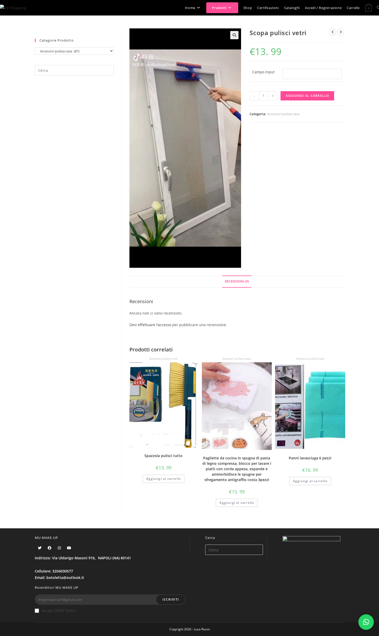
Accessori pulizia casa (283, 114)
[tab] (236, 281)
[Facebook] (49, 548)
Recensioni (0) (237, 281)
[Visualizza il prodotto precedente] (332, 32)
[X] (39, 548)
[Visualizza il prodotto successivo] (340, 32)
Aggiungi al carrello (307, 95)
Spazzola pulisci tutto (163, 455)
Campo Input (263, 71)
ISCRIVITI (170, 599)
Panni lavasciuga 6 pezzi (310, 458)
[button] (366, 622)
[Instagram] (59, 548)
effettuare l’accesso (154, 324)
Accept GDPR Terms (59, 610)
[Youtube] (69, 548)
